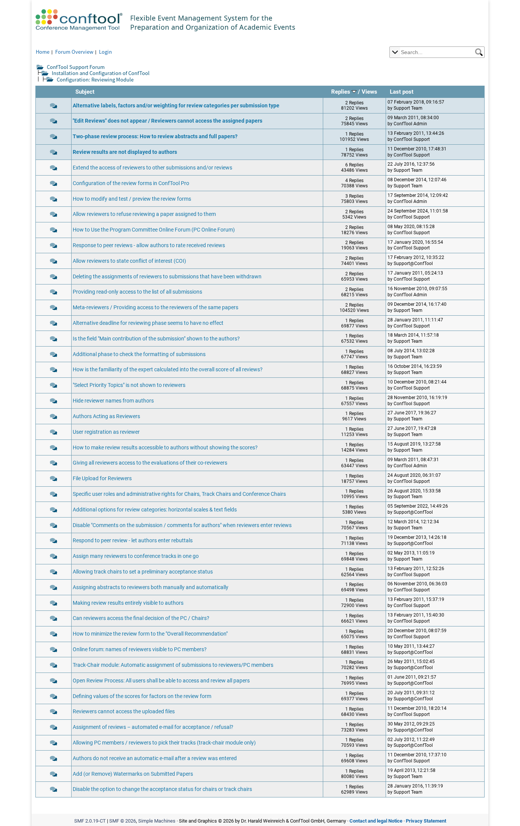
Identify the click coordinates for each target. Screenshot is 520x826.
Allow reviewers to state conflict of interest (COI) (129, 261)
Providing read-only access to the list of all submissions (137, 292)
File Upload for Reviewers (102, 478)
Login (105, 51)
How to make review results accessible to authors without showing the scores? (165, 447)
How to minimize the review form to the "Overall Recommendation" (150, 634)
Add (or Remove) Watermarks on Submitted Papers (133, 774)
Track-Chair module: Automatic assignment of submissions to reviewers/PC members (173, 665)
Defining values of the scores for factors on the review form (142, 696)
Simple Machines (156, 821)
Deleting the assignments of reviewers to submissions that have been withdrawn (167, 276)
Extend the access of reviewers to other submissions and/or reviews (152, 168)
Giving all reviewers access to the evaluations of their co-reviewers (150, 463)
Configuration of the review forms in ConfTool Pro (131, 183)
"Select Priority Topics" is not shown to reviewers (129, 385)
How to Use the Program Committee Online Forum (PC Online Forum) (154, 230)
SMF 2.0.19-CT (90, 821)
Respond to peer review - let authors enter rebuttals (133, 540)
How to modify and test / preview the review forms (132, 199)
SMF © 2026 (122, 821)
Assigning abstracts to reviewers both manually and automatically (150, 587)
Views (369, 91)
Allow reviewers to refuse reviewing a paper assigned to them (144, 214)
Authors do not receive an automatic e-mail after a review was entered (155, 758)
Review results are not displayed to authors (125, 152)
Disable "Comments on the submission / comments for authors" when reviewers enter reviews (182, 525)
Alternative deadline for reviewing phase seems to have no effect (148, 323)
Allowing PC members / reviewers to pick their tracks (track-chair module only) (164, 743)
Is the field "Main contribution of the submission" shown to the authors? (156, 339)
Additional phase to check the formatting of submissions (139, 354)
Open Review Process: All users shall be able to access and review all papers (161, 680)
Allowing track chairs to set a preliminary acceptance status (143, 572)
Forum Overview (74, 51)
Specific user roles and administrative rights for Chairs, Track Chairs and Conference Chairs (179, 494)
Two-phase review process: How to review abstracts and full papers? (155, 136)
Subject (84, 91)
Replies (341, 91)
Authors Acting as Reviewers (106, 416)
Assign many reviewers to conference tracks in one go (136, 556)
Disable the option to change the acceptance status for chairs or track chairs (162, 789)
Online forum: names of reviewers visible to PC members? (140, 649)
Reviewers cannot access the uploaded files (124, 711)
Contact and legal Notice (375, 821)
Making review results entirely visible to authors (128, 603)
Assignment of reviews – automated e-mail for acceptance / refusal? (153, 727)
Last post (401, 91)
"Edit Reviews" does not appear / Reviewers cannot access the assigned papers (167, 121)
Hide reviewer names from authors (113, 401)
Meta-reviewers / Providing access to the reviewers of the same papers (155, 307)
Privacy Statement (426, 821)
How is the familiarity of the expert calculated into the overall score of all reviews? (168, 369)
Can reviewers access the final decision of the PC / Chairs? (141, 618)
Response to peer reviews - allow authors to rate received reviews (149, 245)
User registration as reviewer (106, 432)
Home (42, 51)
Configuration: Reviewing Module (95, 79)
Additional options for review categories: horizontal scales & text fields (155, 509)
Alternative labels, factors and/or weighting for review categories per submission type (176, 105)
